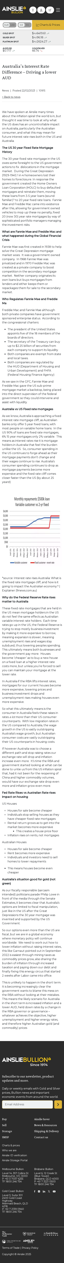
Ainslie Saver (42, 1119)
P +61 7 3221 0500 (45, 1181)
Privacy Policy (30, 1247)
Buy (4, 1119)
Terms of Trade (11, 1247)
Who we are (9, 1150)
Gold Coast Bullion (13, 1191)
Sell (4, 1125)
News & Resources (45, 1125)
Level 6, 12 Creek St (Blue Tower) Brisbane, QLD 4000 (46, 1176)
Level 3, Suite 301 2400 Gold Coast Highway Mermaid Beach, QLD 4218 (15, 1201)
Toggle (9, 25)
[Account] (41, 10)
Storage (7, 1131)
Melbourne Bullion (13, 1169)
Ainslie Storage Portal (14, 1160)
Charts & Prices (50, 24)
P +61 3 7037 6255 (12, 1178)
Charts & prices (11, 1145)
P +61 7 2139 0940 (13, 1209)
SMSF (5, 1137)
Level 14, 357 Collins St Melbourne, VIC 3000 (15, 1174)
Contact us (41, 1137)
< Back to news (11, 97)
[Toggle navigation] (58, 10)
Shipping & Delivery (46, 1131)
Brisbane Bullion (43, 1169)
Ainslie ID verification (14, 1155)
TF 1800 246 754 (12, 1181)
